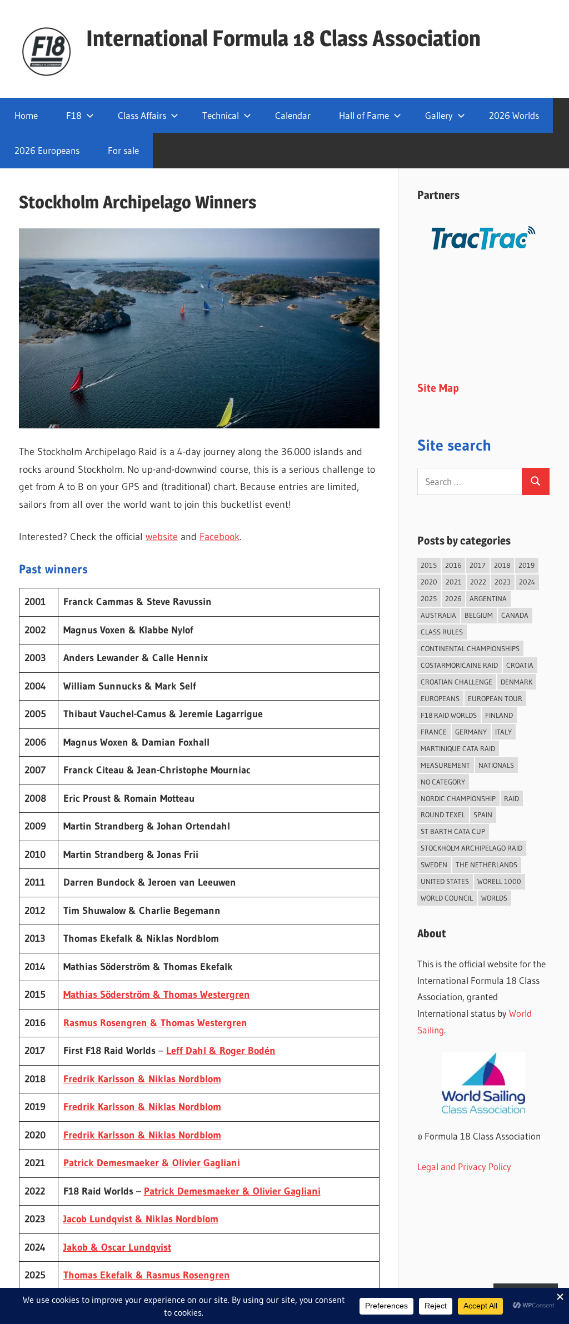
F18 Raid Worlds (449, 715)
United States (445, 881)
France (434, 731)
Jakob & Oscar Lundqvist (117, 1247)
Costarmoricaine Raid (459, 665)
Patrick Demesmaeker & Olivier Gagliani (151, 1163)
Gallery (439, 115)
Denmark (516, 681)
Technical (220, 115)
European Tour (495, 698)
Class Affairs (142, 115)
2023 (503, 581)
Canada (514, 615)
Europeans (440, 698)
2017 (478, 565)
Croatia (519, 665)
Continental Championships (470, 648)
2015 (429, 565)
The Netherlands (486, 864)
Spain (482, 814)
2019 (526, 565)
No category (443, 781)
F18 (74, 115)
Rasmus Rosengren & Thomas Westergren (155, 1023)
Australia (438, 615)
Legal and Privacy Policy (464, 1166)
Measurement (445, 765)
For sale (123, 150)
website (162, 537)
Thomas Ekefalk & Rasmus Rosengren (146, 1275)
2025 (429, 598)
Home (26, 115)
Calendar (293, 115)
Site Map (438, 387)
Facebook (219, 537)
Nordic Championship (458, 798)
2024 (527, 581)
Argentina (488, 598)
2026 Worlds (514, 115)
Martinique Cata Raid (458, 748)
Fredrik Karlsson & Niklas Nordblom (142, 1079)
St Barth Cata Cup (453, 831)
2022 (478, 581)
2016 (453, 565)
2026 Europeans (46, 150)
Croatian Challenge (456, 681)
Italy (503, 731)
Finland (499, 715)
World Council (447, 897)
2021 (454, 581)
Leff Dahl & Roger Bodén (221, 1051)
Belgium (479, 615)
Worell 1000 (499, 881)
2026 (453, 598)
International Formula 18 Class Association (283, 38)
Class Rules (442, 631)
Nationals (496, 765)
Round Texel (443, 814)
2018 (502, 565)
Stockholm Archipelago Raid (471, 847)
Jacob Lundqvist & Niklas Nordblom (140, 1219)
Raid (511, 798)
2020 (429, 581)
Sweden (434, 864)
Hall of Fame (364, 115)
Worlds (494, 897)
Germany (471, 731)
